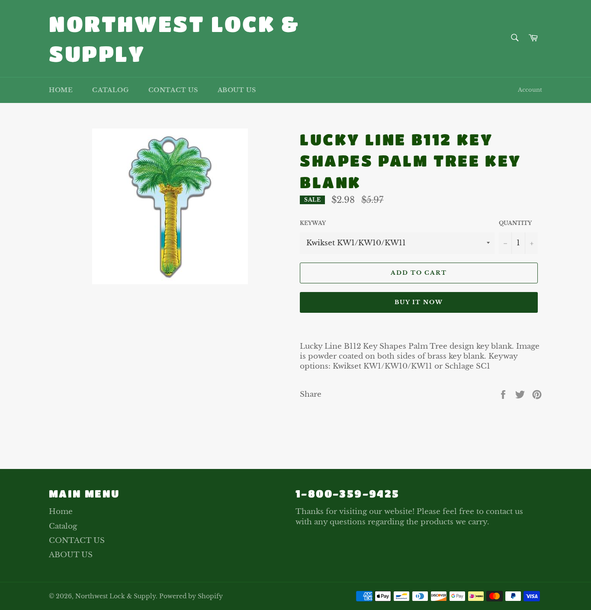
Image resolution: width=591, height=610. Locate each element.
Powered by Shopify (191, 596)
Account (530, 89)
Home (61, 90)
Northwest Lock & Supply (174, 38)
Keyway (313, 223)
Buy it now (419, 302)
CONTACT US (173, 90)
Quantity (515, 223)
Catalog (110, 90)
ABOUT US (237, 90)
